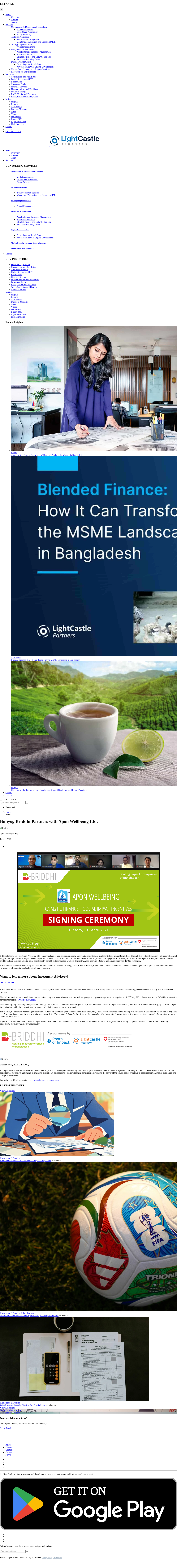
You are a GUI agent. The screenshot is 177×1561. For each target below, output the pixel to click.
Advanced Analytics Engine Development (35, 67)
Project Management (26, 47)
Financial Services (19, 87)
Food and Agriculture (20, 264)
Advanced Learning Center (28, 59)
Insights (9, 99)
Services (9, 24)
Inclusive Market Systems (28, 39)
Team (13, 158)
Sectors (9, 254)
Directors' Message (19, 302)
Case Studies (16, 106)
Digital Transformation (21, 62)
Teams (14, 22)
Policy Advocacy (24, 34)
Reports (14, 104)
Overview (15, 17)
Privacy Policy (47, 1558)
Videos (14, 114)
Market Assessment (25, 29)
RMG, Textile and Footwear (23, 94)
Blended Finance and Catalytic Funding (34, 57)
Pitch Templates (18, 124)
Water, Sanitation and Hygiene (24, 96)
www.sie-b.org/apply (27, 1000)
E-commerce (16, 82)
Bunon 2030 (16, 119)
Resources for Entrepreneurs (23, 72)
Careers (9, 129)
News (13, 111)
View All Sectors (18, 289)
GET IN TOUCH (13, 131)
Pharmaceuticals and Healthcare (25, 89)
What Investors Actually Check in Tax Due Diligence (23, 1405)
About (8, 14)
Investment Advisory (26, 54)
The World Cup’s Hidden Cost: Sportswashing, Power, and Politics (29, 1315)
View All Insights (7, 1091)
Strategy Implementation (21, 44)
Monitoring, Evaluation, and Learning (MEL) (36, 42)
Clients (9, 126)
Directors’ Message (19, 109)
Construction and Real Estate (23, 77)
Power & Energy (18, 92)
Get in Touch (5, 1428)
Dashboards (16, 116)
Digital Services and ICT (22, 79)
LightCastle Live (18, 121)
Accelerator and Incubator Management (34, 52)
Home (8, 812)
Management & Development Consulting (29, 27)
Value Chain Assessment (27, 32)
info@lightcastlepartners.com (46, 1080)
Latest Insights (6, 1410)
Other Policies (57, 1558)
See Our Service (7, 982)
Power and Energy (19, 282)
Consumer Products (19, 84)
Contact (14, 19)
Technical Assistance (20, 37)
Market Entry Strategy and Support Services (30, 69)
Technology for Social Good (29, 64)
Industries (10, 74)
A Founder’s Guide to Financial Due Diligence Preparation (25, 1160)
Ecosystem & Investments (22, 49)
